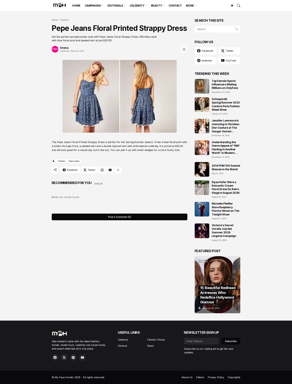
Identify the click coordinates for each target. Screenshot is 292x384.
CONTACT (175, 5)
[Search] (237, 5)
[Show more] (118, 170)
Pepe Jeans (74, 161)
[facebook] (55, 357)
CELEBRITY (137, 5)
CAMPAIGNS (93, 5)
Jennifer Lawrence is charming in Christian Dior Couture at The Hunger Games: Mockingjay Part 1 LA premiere (225, 126)
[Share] (184, 49)
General (122, 345)
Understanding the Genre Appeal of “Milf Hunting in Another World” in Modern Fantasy (225, 148)
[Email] (110, 170)
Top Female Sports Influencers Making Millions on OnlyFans (225, 84)
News (150, 345)
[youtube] (82, 357)
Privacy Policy (216, 377)
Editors (200, 377)
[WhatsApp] (102, 170)
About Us (187, 377)
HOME (76, 5)
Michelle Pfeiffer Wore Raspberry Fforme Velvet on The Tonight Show (225, 209)
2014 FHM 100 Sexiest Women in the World (226, 167)
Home (55, 20)
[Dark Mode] (231, 5)
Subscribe (231, 341)
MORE (190, 5)
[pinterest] (73, 357)
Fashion (64, 20)
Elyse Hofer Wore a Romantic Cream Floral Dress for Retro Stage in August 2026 (226, 187)
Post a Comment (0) (119, 216)
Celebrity (123, 339)
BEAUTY (156, 5)
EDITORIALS (115, 5)
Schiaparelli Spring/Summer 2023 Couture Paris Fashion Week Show (226, 104)
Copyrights (234, 377)
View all (98, 183)
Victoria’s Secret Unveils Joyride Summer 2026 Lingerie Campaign (224, 231)
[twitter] (64, 357)
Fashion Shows (156, 339)
